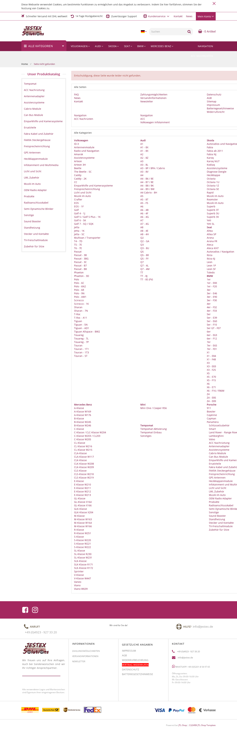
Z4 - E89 (211, 401)
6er (209, 331)
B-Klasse (79, 418)
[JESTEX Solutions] (35, 31)
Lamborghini (216, 435)
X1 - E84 (211, 356)
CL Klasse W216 (83, 446)
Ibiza (209, 255)
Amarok (78, 154)
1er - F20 (212, 286)
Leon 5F (211, 269)
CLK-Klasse (80, 460)
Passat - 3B (80, 255)
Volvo (211, 439)
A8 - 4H (144, 234)
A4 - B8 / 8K (147, 185)
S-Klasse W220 (82, 540)
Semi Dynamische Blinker (38, 208)
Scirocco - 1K (81, 303)
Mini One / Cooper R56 (153, 408)
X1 (208, 352)
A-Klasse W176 (82, 415)
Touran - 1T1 (81, 349)
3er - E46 (212, 293)
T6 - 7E (78, 248)
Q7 (142, 262)
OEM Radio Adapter (220, 498)
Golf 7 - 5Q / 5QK (84, 223)
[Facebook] (25, 609)
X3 (208, 362)
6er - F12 (212, 338)
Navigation (205, 46)
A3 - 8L (144, 164)
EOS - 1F (79, 206)
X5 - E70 (211, 376)
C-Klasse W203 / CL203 (87, 435)
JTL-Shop (183, 725)
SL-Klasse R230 (82, 554)
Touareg (79, 335)
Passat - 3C (80, 262)
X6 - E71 (211, 387)
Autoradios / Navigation (220, 251)
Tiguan (78, 321)
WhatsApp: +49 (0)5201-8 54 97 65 (192, 666)
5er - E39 (212, 317)
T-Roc (77, 314)
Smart (212, 429)
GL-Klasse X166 (83, 505)
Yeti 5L (210, 223)
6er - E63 (212, 335)
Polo (76, 279)
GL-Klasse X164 (83, 502)
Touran (78, 345)
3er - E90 (212, 296)
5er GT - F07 (214, 328)
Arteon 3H (80, 164)
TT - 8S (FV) (146, 279)
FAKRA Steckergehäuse (221, 470)
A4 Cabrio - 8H (148, 192)
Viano (77, 585)
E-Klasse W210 (82, 484)
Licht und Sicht (82, 192)
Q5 (142, 251)
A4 (141, 175)
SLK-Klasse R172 (83, 568)
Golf (76, 210)
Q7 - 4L (144, 265)
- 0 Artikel (209, 31)
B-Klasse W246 (82, 425)
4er (209, 303)
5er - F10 (212, 324)
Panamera (213, 422)
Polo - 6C (79, 283)
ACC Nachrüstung (219, 442)
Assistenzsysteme (84, 157)
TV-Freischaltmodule (220, 526)
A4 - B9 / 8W (147, 189)
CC (75, 182)
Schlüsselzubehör (219, 425)
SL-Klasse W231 (83, 557)
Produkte (213, 502)
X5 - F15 (211, 380)
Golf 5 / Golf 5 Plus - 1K (87, 216)
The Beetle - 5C (83, 171)
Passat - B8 (80, 269)
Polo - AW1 (80, 296)
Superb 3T (213, 210)
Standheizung (216, 519)
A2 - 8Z (144, 157)
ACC (142, 118)
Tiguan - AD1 (81, 328)
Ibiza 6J (211, 258)
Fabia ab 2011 (215, 150)
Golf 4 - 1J (79, 213)
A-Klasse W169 (82, 411)
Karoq (210, 157)
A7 (141, 220)
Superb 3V (213, 216)
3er (209, 289)
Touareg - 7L (81, 338)
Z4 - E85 (211, 397)
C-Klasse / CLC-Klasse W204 (90, 432)
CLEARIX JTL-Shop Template (202, 725)
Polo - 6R (79, 289)
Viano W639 (81, 588)
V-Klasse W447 (82, 578)
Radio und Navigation (86, 150)
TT (141, 272)
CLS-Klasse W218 (84, 474)
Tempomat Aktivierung (153, 429)
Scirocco (79, 300)
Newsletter (146, 101)
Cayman (211, 418)
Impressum (213, 105)
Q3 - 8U (144, 248)
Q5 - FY (144, 258)
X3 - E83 (211, 366)
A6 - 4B (144, 210)
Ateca (210, 244)
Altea (210, 230)
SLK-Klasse (80, 561)
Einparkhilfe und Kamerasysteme (93, 185)
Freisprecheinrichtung (87, 189)
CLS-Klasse (80, 470)
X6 (208, 383)
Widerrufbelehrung (135, 660)
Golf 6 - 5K (80, 220)
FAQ (76, 94)
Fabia (210, 147)
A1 (141, 143)
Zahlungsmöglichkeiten (153, 94)
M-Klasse (79, 515)
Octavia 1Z (213, 185)
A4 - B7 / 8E (147, 182)
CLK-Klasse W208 (84, 463)
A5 (141, 196)
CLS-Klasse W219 (84, 477)
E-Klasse (79, 481)
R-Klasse (79, 529)
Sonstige (213, 512)
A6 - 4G (144, 216)
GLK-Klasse (80, 508)
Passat (78, 251)
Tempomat (30, 83)
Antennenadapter (219, 446)
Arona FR (212, 241)
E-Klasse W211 (82, 488)
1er (209, 279)
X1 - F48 (211, 359)
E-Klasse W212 (82, 491)
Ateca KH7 (213, 248)
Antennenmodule (84, 147)
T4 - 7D (78, 241)
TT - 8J (143, 276)
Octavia (211, 178)
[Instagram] (35, 609)
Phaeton (79, 272)
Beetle (77, 168)
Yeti (209, 220)
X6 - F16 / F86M (215, 390)
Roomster (212, 199)
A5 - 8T (144, 199)
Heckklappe (213, 175)
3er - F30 (212, 300)
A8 (141, 227)
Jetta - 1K (79, 230)
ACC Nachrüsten (202, 56)
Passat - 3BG (81, 258)
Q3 (142, 244)
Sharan (78, 307)
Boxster (211, 411)
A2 (141, 154)
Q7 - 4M (145, 269)
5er (209, 314)
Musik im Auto (82, 196)
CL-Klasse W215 (83, 449)
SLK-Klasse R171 (83, 564)
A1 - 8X (144, 147)
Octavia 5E (213, 189)
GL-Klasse (79, 498)
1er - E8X (212, 283)
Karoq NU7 (213, 161)
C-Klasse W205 (82, 439)
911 (209, 408)
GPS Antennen (217, 477)
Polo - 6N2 (80, 286)
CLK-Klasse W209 (84, 467)
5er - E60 (212, 321)
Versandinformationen (153, 98)
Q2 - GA (144, 241)
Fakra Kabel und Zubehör (38, 133)
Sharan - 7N (81, 310)
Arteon (78, 161)
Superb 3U (213, 213)
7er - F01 (212, 349)
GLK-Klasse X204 (83, 512)
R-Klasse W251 (82, 533)
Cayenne (212, 415)
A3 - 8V (144, 171)
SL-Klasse (79, 550)
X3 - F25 (211, 369)
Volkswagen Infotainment (155, 122)
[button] (156, 16)
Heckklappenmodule (220, 481)
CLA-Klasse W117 (84, 456)
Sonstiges (145, 435)
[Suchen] (189, 31)
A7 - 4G (144, 223)
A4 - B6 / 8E (147, 178)
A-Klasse (79, 408)
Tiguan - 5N (81, 324)
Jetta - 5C (79, 234)
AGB (209, 98)
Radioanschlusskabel (220, 505)
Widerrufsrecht (216, 111)
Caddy (77, 175)
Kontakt (178, 16)
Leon (209, 262)
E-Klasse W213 (82, 495)
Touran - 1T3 (81, 352)
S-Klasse (79, 536)
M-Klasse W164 (83, 522)
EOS (76, 203)
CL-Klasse (79, 442)
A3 (141, 161)
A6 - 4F (144, 213)
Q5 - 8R (144, 255)
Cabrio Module (217, 453)
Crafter (78, 199)
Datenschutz (214, 94)
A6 (141, 206)
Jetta (76, 227)
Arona (210, 237)
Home (24, 64)
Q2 (142, 237)
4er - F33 (212, 310)
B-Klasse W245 (82, 422)
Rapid (210, 192)
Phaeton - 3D (81, 276)
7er (209, 342)
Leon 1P (211, 265)
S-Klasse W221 (82, 543)
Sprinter (79, 571)
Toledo (211, 272)
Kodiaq (211, 164)
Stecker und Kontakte (221, 522)
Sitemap (211, 101)
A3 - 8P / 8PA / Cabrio (152, 168)
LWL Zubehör (216, 491)
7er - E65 (212, 345)
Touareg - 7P (81, 342)
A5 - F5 (144, 203)
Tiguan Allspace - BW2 (87, 331)
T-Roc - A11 (80, 317)
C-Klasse (79, 429)
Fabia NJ (211, 154)
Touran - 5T (80, 356)
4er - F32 (212, 307)
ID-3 (76, 143)
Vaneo (77, 581)
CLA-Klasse (80, 453)
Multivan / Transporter (87, 237)
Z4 (208, 394)
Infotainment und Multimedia (41, 165)
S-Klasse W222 (82, 547)
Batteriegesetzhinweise (220, 108)
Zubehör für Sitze (218, 529)
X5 (208, 373)
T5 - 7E (78, 244)
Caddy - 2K (80, 178)
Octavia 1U (213, 182)
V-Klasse (79, 575)
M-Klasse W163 (83, 519)
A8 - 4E (144, 230)
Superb (211, 206)
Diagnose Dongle (216, 171)
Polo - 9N (79, 293)
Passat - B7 (80, 265)
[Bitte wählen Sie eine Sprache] (143, 31)
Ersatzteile (214, 463)
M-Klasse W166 (83, 526)
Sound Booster (217, 515)
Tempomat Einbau (151, 432)
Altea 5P (211, 234)
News (189, 16)
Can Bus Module (218, 456)
